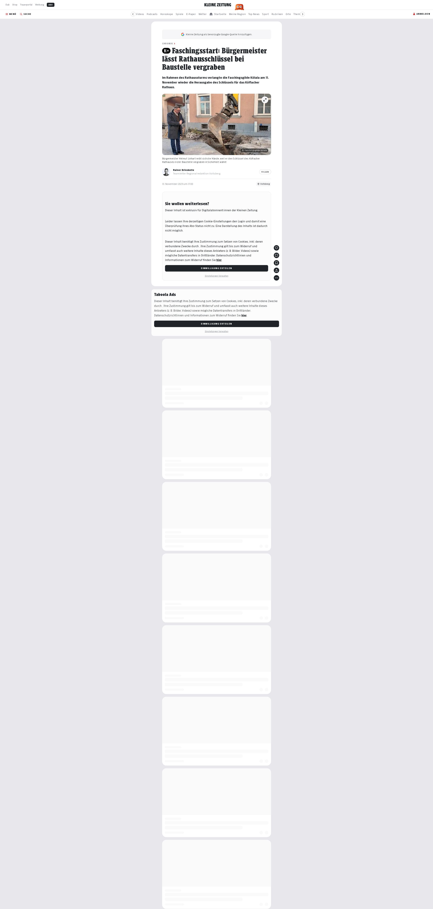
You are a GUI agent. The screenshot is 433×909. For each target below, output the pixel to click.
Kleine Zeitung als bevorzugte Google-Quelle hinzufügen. (219, 34)
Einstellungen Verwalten (216, 276)
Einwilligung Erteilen (216, 268)
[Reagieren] (276, 248)
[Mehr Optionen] (276, 278)
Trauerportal (26, 5)
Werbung (39, 5)
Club (7, 5)
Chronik (167, 43)
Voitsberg (265, 184)
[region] (218, 14)
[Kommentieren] (276, 255)
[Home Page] (217, 4)
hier (219, 260)
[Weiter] (302, 14)
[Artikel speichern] (276, 263)
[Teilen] (276, 270)
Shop (14, 5)
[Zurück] (133, 14)
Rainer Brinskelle (183, 170)
